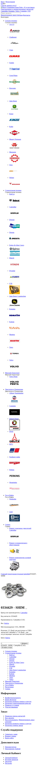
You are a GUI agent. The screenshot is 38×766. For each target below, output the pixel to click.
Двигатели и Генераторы (14, 389)
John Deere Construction (17, 670)
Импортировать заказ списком (12, 15)
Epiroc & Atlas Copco (16, 662)
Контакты (26, 15)
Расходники (9, 687)
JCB (10, 668)
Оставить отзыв (7, 647)
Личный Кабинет (11, 758)
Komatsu (12, 672)
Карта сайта (9, 738)
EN (2, 3)
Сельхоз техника (11, 21)
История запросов (11, 759)
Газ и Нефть (9, 495)
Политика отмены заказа (14, 725)
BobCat (11, 655)
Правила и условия (12, 705)
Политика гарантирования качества (18, 703)
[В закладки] (26, 608)
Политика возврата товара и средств (18, 701)
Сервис (7, 524)
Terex (11, 677)
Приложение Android (12, 749)
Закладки (8, 761)
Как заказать (9, 718)
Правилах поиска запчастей (15, 716)
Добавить (25, 643)
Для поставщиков (11, 707)
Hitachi (11, 664)
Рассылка (8, 763)
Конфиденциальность (13, 698)
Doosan (11, 659)
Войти (6, 623)
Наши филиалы (10, 700)
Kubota (11, 674)
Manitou (12, 676)
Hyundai (12, 666)
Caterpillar (12, 657)
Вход (2, 2)
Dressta (11, 660)
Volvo (11, 679)
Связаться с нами (11, 734)
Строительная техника (13, 190)
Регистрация (10, 2)
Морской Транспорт (12, 373)
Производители (10, 747)
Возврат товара (10, 736)
